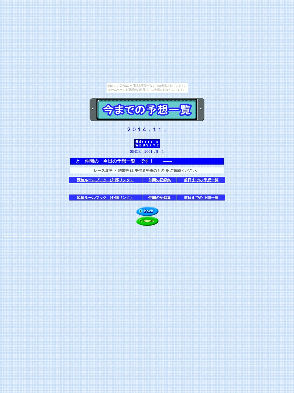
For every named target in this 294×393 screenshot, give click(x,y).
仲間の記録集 (159, 180)
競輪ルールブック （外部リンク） (105, 180)
